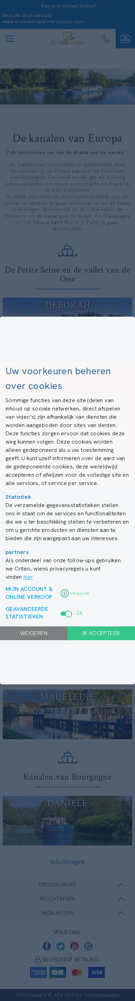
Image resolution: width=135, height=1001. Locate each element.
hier (28, 577)
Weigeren (33, 633)
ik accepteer (101, 633)
